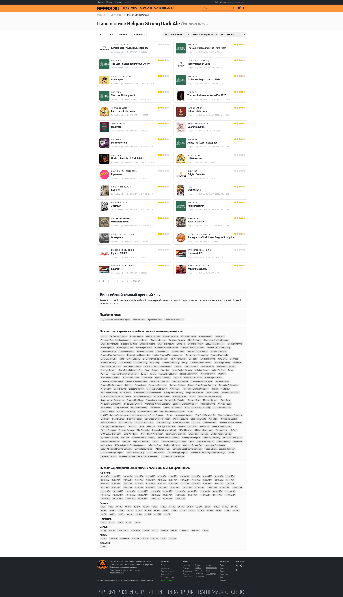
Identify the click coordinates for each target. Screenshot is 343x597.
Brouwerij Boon (107, 347)
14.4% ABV (217, 495)
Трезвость (199, 573)
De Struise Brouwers (193, 377)
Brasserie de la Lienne (198, 433)
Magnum (154, 538)
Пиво (126, 8)
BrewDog (181, 343)
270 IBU (167, 514)
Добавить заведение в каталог (232, 2)
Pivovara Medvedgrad (110, 441)
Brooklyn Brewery (207, 373)
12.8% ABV (155, 495)
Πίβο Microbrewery (141, 441)
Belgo (191, 441)
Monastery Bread (120, 221)
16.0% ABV (143, 498)
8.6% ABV (150, 483)
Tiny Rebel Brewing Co (199, 234)
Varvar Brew (147, 377)
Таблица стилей (167, 571)
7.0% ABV (128, 480)
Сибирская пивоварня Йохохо (147, 392)
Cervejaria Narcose (166, 426)
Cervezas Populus (181, 422)
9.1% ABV (207, 483)
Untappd (138, 35)
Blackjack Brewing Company (230, 415)
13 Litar (104, 336)
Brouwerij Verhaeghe (219, 355)
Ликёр (222, 577)
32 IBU (148, 510)
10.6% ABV (237, 487)
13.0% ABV (180, 495)
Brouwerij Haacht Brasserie (166, 347)
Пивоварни (146, 8)
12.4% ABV (130, 495)
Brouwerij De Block (135, 400)
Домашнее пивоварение (211, 566)
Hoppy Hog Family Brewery (209, 396)
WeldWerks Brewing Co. (111, 403)
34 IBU (165, 510)
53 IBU (104, 514)
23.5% (128, 522)
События (118, 2)
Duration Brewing (180, 418)
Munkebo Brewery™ (142, 396)
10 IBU (119, 506)
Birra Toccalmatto (198, 418)
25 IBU (225, 506)
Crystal (146, 530)
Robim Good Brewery (226, 366)
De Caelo (196, 422)
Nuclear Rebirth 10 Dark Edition (127, 158)
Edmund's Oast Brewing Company (187, 448)
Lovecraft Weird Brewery (201, 362)
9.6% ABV (128, 487)
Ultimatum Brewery (139, 407)
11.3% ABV (167, 491)
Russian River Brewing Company (202, 385)
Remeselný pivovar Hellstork (164, 430)
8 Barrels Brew (155, 445)
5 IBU (103, 506)
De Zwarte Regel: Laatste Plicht (204, 79)
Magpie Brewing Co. (205, 441)
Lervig (184, 362)
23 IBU (207, 506)
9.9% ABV (150, 487)
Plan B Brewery (191, 366)
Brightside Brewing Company (172, 411)
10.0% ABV (162, 487)
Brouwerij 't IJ (221, 430)
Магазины (165, 568)
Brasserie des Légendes (136, 381)
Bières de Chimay (158, 340)
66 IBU (130, 514)
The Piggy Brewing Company (113, 426)
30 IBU (130, 510)
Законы (186, 568)
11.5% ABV (180, 491)
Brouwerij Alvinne (235, 343)
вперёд (136, 280)
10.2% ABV (187, 487)
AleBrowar (219, 336)
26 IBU (234, 506)
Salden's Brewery (108, 370)
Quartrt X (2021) (196, 127)
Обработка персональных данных (123, 567)
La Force (115, 190)
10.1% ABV (175, 487)
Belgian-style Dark (197, 111)
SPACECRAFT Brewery (111, 433)
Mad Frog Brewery (120, 218)
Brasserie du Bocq (129, 343)
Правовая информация (144, 564)
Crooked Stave (212, 392)
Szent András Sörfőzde (176, 433)
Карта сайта (166, 574)
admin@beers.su (121, 570)
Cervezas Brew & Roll (144, 422)
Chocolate (135, 530)
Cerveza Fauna (224, 403)
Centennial (124, 538)
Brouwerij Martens (145, 351)
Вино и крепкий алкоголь (198, 567)
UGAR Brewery (185, 430)
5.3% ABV (139, 476)
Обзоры (109, 2)
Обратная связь (167, 577)
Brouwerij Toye (194, 400)
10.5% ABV (224, 487)
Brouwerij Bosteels (177, 385)
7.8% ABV (196, 480)
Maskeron (105, 418)
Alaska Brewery (205, 336)
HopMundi (204, 426)
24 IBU (216, 506)
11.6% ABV (192, 491)
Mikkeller (237, 362)
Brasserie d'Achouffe (109, 343)
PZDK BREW (125, 392)
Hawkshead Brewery (183, 415)
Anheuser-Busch (141, 340)
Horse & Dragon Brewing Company (220, 448)
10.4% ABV (212, 487)
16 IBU (154, 506)
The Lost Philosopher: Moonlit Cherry (130, 64)
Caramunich (123, 530)
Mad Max (132, 426)
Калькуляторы (166, 580)
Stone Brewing (120, 388)
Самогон (223, 568)
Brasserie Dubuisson (230, 392)
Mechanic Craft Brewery (157, 388)
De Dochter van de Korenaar (155, 358)
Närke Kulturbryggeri (204, 430)
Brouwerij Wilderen (162, 396)
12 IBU (137, 506)
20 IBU (181, 506)
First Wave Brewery (109, 392)
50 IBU (236, 510)
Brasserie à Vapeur (154, 400)
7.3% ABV (150, 480)
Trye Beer (165, 370)
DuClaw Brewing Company (112, 452)
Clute (122, 358)
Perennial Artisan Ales (228, 385)
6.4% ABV (207, 476)
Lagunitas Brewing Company (185, 403)
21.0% (112, 522)
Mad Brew (192, 45)
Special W (184, 530)
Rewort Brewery (207, 366)
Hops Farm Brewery (121, 187)
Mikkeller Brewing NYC (221, 426)
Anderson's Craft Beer (147, 411)
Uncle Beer (237, 441)
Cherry (104, 546)
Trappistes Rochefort (157, 385)
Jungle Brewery (140, 362)
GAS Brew (222, 358)
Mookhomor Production (111, 366)
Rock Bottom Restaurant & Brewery (116, 396)
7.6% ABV (173, 480)
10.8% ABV (118, 491)
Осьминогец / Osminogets (124, 171)
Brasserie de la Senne (122, 250)
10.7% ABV (105, 491)
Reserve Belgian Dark (198, 64)
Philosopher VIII (119, 143)
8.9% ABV (184, 483)
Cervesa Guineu (210, 422)
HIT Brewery (106, 407)
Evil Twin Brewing (207, 358)
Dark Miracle (194, 190)
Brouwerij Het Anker (213, 377)
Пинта (169, 415)
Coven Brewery (133, 358)
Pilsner (174, 530)
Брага (222, 571)
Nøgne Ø (177, 377)
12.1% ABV (105, 495)
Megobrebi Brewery (194, 392)
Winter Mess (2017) (197, 269)
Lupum (156, 441)
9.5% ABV (116, 487)
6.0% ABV (173, 476)
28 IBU (112, 510)
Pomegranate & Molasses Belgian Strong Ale (210, 237)
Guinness (192, 171)
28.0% (137, 522)
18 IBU (172, 506)
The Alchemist (143, 430)
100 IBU (157, 514)
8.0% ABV (219, 480)
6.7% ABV (230, 476)
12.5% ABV (143, 495)
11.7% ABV (205, 491)
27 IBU (104, 510)
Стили (134, 8)
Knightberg (154, 362)
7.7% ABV (184, 480)
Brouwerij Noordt (134, 418)
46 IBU (218, 510)
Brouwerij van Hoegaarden (138, 355)
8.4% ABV (128, 483)
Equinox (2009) (119, 253)
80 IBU (139, 514)
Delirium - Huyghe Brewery (218, 347)
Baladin (215, 388)
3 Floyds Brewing (208, 403)
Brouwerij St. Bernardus (197, 351)
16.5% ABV (155, 498)
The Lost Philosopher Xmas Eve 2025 (206, 95)
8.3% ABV (116, 483)
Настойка (224, 574)
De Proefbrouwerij (178, 358)
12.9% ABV (167, 495)
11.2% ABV (155, 491)
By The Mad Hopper (109, 437)
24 (129, 280)
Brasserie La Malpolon (232, 437)
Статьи (100, 2)
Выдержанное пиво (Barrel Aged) (115, 319)
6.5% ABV (219, 476)
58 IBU (121, 514)
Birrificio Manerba (108, 422)
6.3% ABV (196, 476)
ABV (111, 35)
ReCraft (233, 430)
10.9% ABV (130, 491)
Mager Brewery (119, 202)
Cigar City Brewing (108, 358)
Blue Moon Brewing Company (216, 340)
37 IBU (183, 510)
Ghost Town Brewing (156, 452)
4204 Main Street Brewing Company (130, 445)
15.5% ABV (130, 498)
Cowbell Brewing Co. (143, 448)
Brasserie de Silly (136, 388)
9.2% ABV (219, 483)
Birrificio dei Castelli (229, 418)
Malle (141, 426)
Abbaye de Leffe (119, 108)
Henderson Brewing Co (215, 445)
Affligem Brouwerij (188, 336)
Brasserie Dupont (147, 343)
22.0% (120, 522)
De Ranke (193, 358)
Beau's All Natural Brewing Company (116, 448)
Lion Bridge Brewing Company (157, 418)
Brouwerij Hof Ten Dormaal (192, 347)
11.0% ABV (143, 491)
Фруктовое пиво (155, 319)
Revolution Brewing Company (197, 407)
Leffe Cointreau (195, 158)
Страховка (116, 174)
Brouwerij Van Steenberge (197, 355)
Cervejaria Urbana (108, 456)
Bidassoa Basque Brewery (231, 422)
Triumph (172, 538)
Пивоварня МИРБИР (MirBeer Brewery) (208, 452)
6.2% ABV (184, 476)
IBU (101, 35)
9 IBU (111, 506)
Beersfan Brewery (126, 430)
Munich (155, 530)
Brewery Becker (180, 396)
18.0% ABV (180, 498)
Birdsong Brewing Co (191, 437)
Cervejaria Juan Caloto (187, 426)
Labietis (128, 385)
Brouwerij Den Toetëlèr (174, 400)
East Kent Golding (140, 538)
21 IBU (190, 506)
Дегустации (211, 573)
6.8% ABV (105, 480)
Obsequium (117, 237)
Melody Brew (106, 445)
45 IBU (210, 510)
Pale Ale (164, 530)
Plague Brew (140, 385)
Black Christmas (195, 221)
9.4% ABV (105, 487)
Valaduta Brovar (202, 370)
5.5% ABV (150, 476)
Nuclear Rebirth (195, 206)
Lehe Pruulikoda (130, 433)
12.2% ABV (118, 495)
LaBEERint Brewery (171, 362)
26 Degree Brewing (118, 336)
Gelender (126, 441)
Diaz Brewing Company (177, 452)
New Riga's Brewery (132, 366)
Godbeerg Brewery (121, 76)
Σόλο (230, 370)
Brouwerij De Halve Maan (201, 381)
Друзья (144, 373)
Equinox (115, 269)
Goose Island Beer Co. (159, 381)
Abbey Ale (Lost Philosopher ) (202, 143)
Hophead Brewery (108, 362)
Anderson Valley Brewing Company (116, 340)
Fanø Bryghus (118, 418)
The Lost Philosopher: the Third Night (206, 48)
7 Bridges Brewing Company (174, 441)
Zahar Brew (225, 400)
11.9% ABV (217, 491)
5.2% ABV (128, 476)
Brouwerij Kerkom (108, 351)
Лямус (153, 373)
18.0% (103, 522)
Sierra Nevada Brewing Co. (130, 370)
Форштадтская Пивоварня (112, 400)
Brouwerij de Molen (144, 347)
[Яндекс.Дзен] (236, 569)
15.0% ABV (118, 498)
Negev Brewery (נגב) (135, 452)
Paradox (178, 366)
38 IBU (192, 510)
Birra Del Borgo (194, 340)
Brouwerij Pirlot (178, 351)
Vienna (205, 530)
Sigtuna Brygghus (108, 430)
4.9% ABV (105, 476)
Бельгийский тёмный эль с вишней (129, 48)
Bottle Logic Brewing (133, 403)
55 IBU (112, 514)
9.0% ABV (196, 483)
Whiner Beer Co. (163, 448)
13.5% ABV (192, 495)
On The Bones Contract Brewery (157, 366)
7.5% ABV (162, 480)
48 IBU (227, 510)
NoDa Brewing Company (168, 437)
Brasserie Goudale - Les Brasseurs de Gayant (139, 456)
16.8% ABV (167, 498)
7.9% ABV (207, 480)
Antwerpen (117, 79)
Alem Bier (151, 426)
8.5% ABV (139, 483)
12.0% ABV (230, 491)
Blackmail (116, 127)
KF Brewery (106, 388)
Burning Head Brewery (173, 392)
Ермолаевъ (155, 407)
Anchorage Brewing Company (157, 403)
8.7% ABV (162, 483)
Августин (104, 373)
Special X (195, 530)
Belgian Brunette (196, 174)
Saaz (163, 538)
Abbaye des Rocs (170, 336)
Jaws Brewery (195, 108)
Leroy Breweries (121, 407)
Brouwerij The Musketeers (112, 381)
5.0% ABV (116, 476)
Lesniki (231, 452)
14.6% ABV (105, 498)
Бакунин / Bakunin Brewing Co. (124, 373)
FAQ (216, 2)
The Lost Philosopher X (123, 95)
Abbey (103, 530)
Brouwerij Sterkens (219, 351)
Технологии (187, 571)
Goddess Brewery (162, 377)
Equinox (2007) (195, 253)
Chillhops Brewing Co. (192, 445)
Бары (163, 565)
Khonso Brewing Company (143, 437)
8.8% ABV (173, 483)
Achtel (192, 396)
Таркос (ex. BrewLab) (122, 45)
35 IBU (174, 510)
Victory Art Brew (218, 370)
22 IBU (199, 506)
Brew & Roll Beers (120, 234)
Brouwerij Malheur (126, 351)
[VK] (236, 565)
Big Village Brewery (198, 123)
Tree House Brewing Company (195, 388)
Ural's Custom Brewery (182, 370)
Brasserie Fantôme (131, 377)
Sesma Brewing (125, 422)
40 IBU (201, 510)
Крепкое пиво (139, 319)
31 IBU (139, 510)
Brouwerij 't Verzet (195, 343)
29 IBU (121, 510)
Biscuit (112, 530)
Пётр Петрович (222, 381)
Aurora (104, 538)
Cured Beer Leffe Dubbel (123, 111)
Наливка (223, 580)
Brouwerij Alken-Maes (215, 343)
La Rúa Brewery (163, 422)
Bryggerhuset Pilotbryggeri (152, 433)
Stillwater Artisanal (180, 381)
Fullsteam (125, 437)
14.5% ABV (230, 495)
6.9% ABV (116, 480)
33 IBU (157, 510)
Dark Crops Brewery (211, 437)
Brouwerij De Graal (125, 347)
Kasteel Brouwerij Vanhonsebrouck (167, 355)
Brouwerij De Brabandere (111, 385)
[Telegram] (241, 565)
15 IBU (146, 506)
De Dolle (222, 373)
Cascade (113, 538)
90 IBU (148, 514)
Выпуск (123, 35)
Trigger (155, 370)
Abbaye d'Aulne (136, 336)
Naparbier (193, 218)
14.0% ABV (205, 495)
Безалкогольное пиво (174, 319)
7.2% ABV (139, 480)
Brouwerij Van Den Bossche (112, 355)
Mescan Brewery (210, 400)
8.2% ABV (105, 483)
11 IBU (128, 506)
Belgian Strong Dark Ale (120, 52)
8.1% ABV (230, 480)
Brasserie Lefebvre (166, 343)
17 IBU (163, 506)
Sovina (190, 411)
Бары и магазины (164, 8)
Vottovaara (174, 388)
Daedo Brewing (223, 441)
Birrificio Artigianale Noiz (221, 433)
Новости (127, 2)
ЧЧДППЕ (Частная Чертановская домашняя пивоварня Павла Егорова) (132, 415)
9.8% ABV (139, 487)
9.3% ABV (230, 483)
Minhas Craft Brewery (126, 411)
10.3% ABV (199, 487)
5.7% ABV (162, 476)
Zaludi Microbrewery (222, 407)
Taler (190, 187)
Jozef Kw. (116, 206)
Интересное (199, 576)
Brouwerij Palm (162, 351)
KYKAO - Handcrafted (173, 407)
